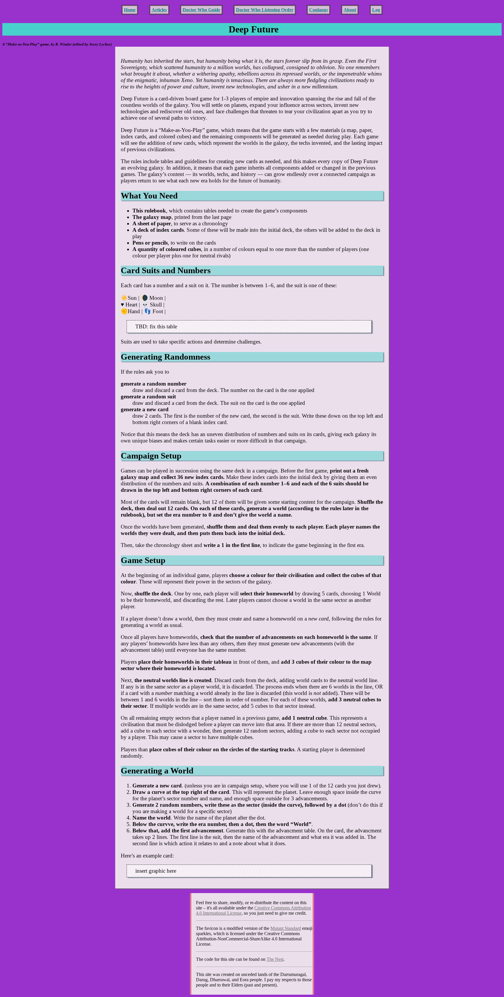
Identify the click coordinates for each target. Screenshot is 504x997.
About (350, 9)
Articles (159, 9)
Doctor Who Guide (201, 9)
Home (130, 9)
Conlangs (318, 9)
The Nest (275, 959)
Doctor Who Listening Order (264, 9)
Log (376, 9)
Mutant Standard (285, 928)
